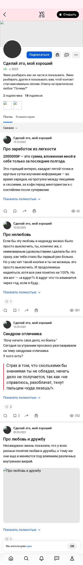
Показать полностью (19, 199)
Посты (7, 117)
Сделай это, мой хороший (32, 138)
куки (29, 546)
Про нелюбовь (17, 234)
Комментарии (25, 117)
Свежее (8, 128)
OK (72, 546)
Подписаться (39, 54)
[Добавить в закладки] (15, 211)
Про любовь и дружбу (24, 439)
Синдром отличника (22, 333)
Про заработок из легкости (29, 148)
